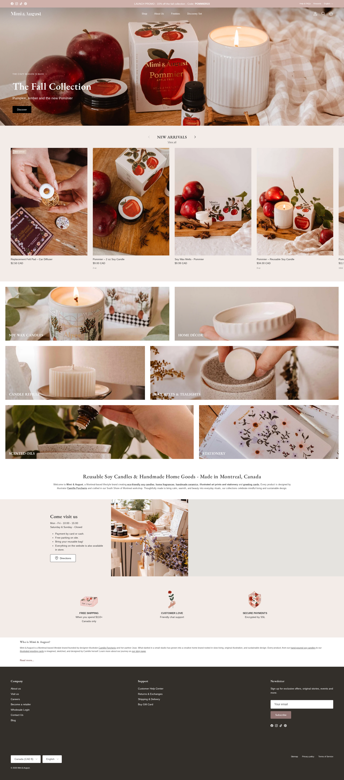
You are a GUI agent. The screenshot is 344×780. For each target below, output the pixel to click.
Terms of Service (325, 756)
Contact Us (17, 714)
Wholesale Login (20, 709)
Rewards (317, 4)
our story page (139, 651)
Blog (13, 720)
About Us (159, 13)
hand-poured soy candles (303, 648)
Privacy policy (308, 756)
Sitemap (294, 756)
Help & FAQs (305, 4)
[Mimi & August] (26, 14)
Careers (15, 699)
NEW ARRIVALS (172, 137)
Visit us (15, 694)
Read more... (27, 660)
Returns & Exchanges (150, 694)
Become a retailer (21, 704)
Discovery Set (194, 13)
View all (172, 142)
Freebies (175, 13)
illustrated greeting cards (32, 651)
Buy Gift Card (145, 704)
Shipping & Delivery (149, 699)
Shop (144, 13)
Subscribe (280, 714)
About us (16, 688)
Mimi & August (24, 768)
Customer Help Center (150, 688)
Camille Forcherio (107, 648)
